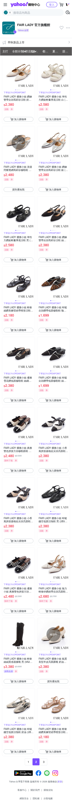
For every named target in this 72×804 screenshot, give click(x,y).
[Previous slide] (4, 72)
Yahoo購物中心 (25, 4)
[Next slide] (32, 72)
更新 (60, 781)
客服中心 (22, 790)
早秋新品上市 (16, 42)
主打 (5, 51)
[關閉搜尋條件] (10, 12)
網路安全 (24, 798)
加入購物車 (20, 119)
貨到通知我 (18, 189)
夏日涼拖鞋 (56, 51)
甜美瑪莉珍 (66, 51)
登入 (51, 4)
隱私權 (36, 798)
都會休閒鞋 (46, 51)
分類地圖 (48, 798)
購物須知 (48, 790)
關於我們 (35, 790)
